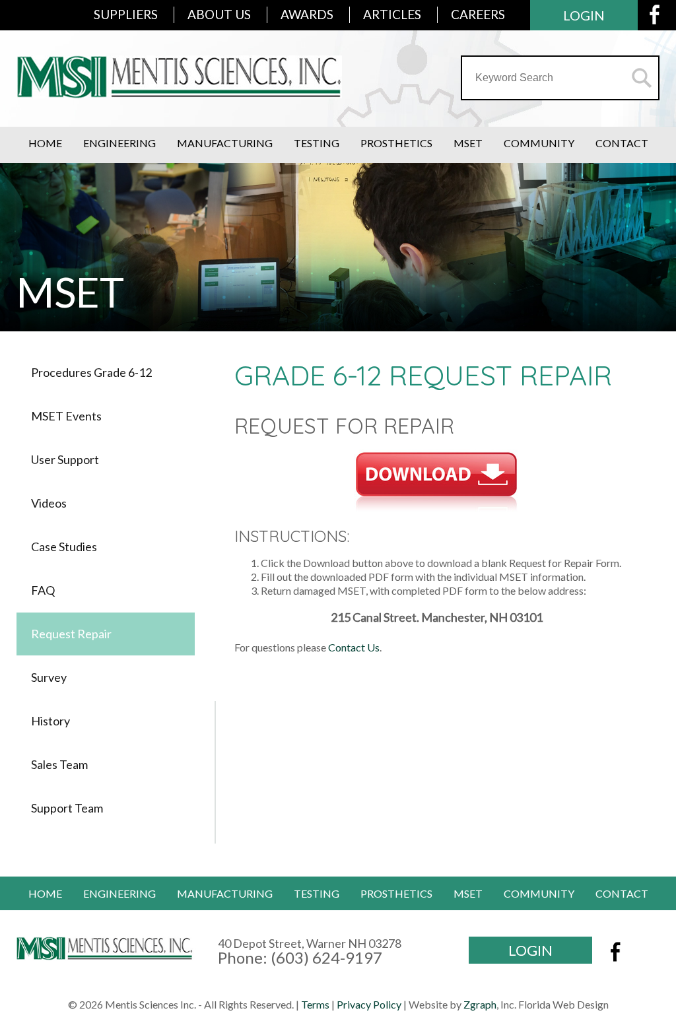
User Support (65, 459)
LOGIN (584, 15)
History (50, 721)
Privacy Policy (369, 1004)
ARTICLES (392, 14)
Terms (315, 1004)
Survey (49, 677)
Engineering (119, 143)
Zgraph (479, 1004)
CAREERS (478, 14)
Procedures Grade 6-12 (91, 372)
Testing (316, 143)
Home (45, 143)
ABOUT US (219, 14)
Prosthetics (396, 143)
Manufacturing (225, 143)
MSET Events (66, 416)
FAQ (43, 590)
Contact (621, 143)
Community (539, 143)
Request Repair (71, 633)
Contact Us (354, 647)
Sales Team (59, 764)
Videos (49, 503)
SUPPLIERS (126, 14)
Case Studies (64, 546)
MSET (468, 143)
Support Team (67, 808)
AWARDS (307, 14)
